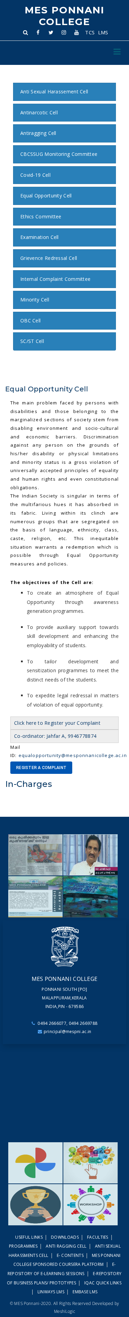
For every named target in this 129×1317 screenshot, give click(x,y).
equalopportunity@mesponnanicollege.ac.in (73, 755)
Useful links (29, 1237)
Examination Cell (39, 237)
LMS (103, 32)
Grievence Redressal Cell (48, 258)
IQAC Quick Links (102, 1283)
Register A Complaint (41, 767)
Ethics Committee (41, 216)
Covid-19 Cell (35, 175)
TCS (90, 32)
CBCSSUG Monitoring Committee (58, 154)
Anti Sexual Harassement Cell (54, 91)
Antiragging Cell (38, 133)
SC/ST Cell (32, 341)
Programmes (24, 1246)
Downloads (65, 1237)
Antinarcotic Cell (39, 112)
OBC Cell (30, 320)
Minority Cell (34, 299)
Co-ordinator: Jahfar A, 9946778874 (55, 736)
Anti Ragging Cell (66, 1246)
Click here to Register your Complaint (57, 723)
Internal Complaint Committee (55, 279)
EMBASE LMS (85, 1292)
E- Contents (71, 1255)
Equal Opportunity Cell (46, 195)
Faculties (98, 1237)
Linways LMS (51, 1292)
